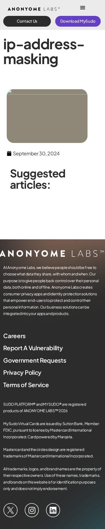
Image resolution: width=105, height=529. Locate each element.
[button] (27, 21)
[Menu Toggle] (82, 7)
